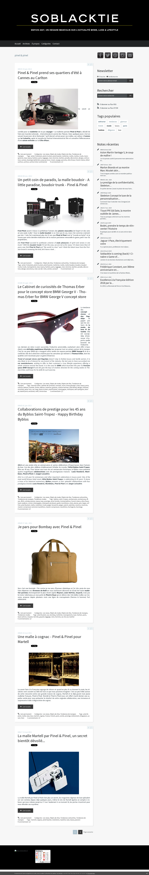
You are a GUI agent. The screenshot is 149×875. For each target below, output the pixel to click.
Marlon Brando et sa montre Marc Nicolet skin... (114, 169)
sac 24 (63, 617)
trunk (81, 156)
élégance (111, 130)
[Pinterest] (115, 55)
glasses (54, 387)
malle (71, 156)
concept (58, 385)
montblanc (65, 503)
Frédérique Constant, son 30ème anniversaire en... (117, 268)
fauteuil (85, 387)
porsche (64, 160)
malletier (65, 156)
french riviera (80, 160)
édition (25, 387)
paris (40, 158)
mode (109, 126)
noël (37, 391)
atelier (49, 269)
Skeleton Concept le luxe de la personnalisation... (115, 197)
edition (42, 387)
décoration (74, 158)
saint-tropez (63, 499)
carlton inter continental (38, 162)
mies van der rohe (40, 269)
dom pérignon (79, 389)
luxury (30, 158)
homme (55, 158)
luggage (45, 158)
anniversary (82, 499)
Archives (26, 43)
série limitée (55, 501)
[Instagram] (123, 55)
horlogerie (71, 507)
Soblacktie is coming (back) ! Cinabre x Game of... (116, 255)
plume (76, 503)
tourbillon (63, 507)
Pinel (54, 595)
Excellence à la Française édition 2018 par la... (117, 281)
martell (36, 716)
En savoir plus (91, 873)
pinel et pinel (47, 156)
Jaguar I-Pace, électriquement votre (116, 242)
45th (22, 501)
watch (66, 505)
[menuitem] (19, 43)
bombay (52, 615)
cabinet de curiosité (48, 385)
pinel (33, 156)
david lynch (24, 391)
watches (72, 505)
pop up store (45, 160)
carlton (26, 162)
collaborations (30, 501)
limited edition (65, 501)
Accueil (18, 43)
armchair (21, 389)
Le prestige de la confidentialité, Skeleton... (117, 184)
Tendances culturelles (61, 263)
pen (80, 503)
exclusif (55, 269)
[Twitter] (108, 55)
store (64, 385)
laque (84, 503)
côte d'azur (71, 160)
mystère (63, 820)
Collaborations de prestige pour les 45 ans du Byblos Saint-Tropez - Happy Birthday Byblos (51, 414)
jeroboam (53, 503)
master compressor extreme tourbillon (31, 507)
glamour (123, 121)
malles (76, 156)
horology (79, 507)
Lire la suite (27, 147)
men (50, 158)
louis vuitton (22, 617)
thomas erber (35, 385)
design (81, 158)
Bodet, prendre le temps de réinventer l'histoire (117, 227)
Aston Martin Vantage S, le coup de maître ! (116, 154)
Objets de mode (55, 154)
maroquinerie (31, 267)
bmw (68, 385)
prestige (47, 501)
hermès (36, 617)
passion (77, 820)
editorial (101, 121)
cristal (30, 503)
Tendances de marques (77, 263)
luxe (25, 158)
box (31, 716)
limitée (31, 387)
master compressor (52, 507)
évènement (75, 716)
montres (84, 505)
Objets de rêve (66, 154)
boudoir (78, 265)
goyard (41, 617)
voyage (58, 160)
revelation (55, 820)
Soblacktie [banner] (74, 20)
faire (22, 718)
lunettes (48, 387)
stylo (71, 503)
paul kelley (73, 387)
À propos (35, 43)
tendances (113, 121)
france (47, 716)
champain (70, 389)
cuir (67, 617)
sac (33, 389)
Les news (46, 154)
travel (53, 160)
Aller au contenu (6, 2)
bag (36, 389)
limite (37, 387)
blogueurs (83, 716)
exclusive (31, 391)
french (52, 716)
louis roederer (22, 503)
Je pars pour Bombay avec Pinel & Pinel (49, 526)
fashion (35, 158)
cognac (42, 716)
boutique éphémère (34, 160)
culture (20, 387)
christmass (43, 391)
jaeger (61, 505)
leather (61, 158)
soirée (62, 716)
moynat (30, 617)
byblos (56, 499)
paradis (67, 158)
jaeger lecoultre (52, 505)
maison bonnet (63, 387)
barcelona (30, 269)
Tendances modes (40, 499)
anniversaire (73, 499)
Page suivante (88, 832)
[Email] (130, 55)
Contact (56, 43)
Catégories (46, 43)
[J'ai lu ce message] (147, 873)
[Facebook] (100, 55)
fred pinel (38, 156)
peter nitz (28, 389)
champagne (62, 389)
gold (58, 503)
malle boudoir (70, 265)
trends (100, 126)
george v (73, 385)
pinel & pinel (57, 156)
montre (78, 505)
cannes (23, 160)
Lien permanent (26, 154)
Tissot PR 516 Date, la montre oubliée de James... (115, 212)
